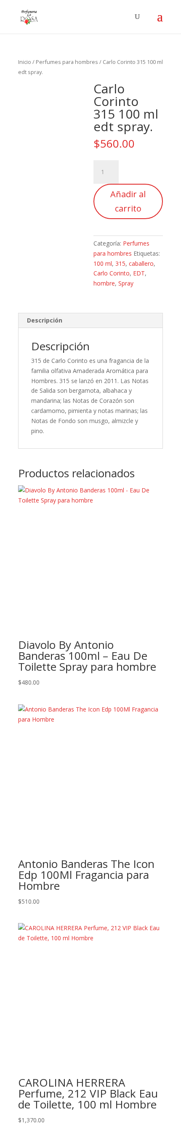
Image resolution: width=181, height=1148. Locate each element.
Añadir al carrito (128, 201)
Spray (125, 283)
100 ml (102, 263)
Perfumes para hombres (67, 62)
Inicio (24, 62)
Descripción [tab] (44, 320)
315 (120, 263)
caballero (141, 263)
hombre (104, 283)
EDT (139, 273)
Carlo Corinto (111, 273)
